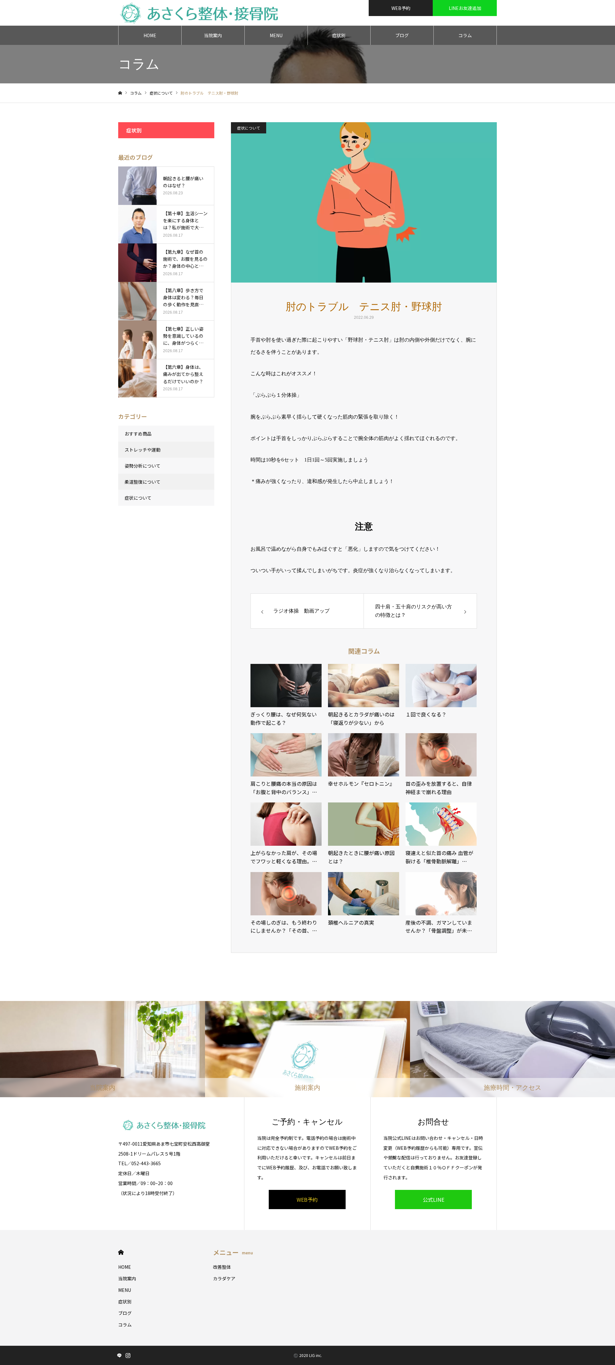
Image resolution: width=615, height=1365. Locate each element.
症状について (248, 128)
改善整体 (222, 1267)
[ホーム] (120, 93)
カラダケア (224, 1278)
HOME (150, 35)
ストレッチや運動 (142, 449)
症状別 (339, 35)
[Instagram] (128, 1355)
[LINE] (119, 1355)
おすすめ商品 (138, 433)
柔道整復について (142, 482)
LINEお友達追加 (465, 8)
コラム (465, 35)
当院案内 (213, 35)
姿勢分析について (142, 465)
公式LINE (433, 1199)
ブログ (402, 35)
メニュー (233, 1252)
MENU (276, 35)
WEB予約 (400, 8)
